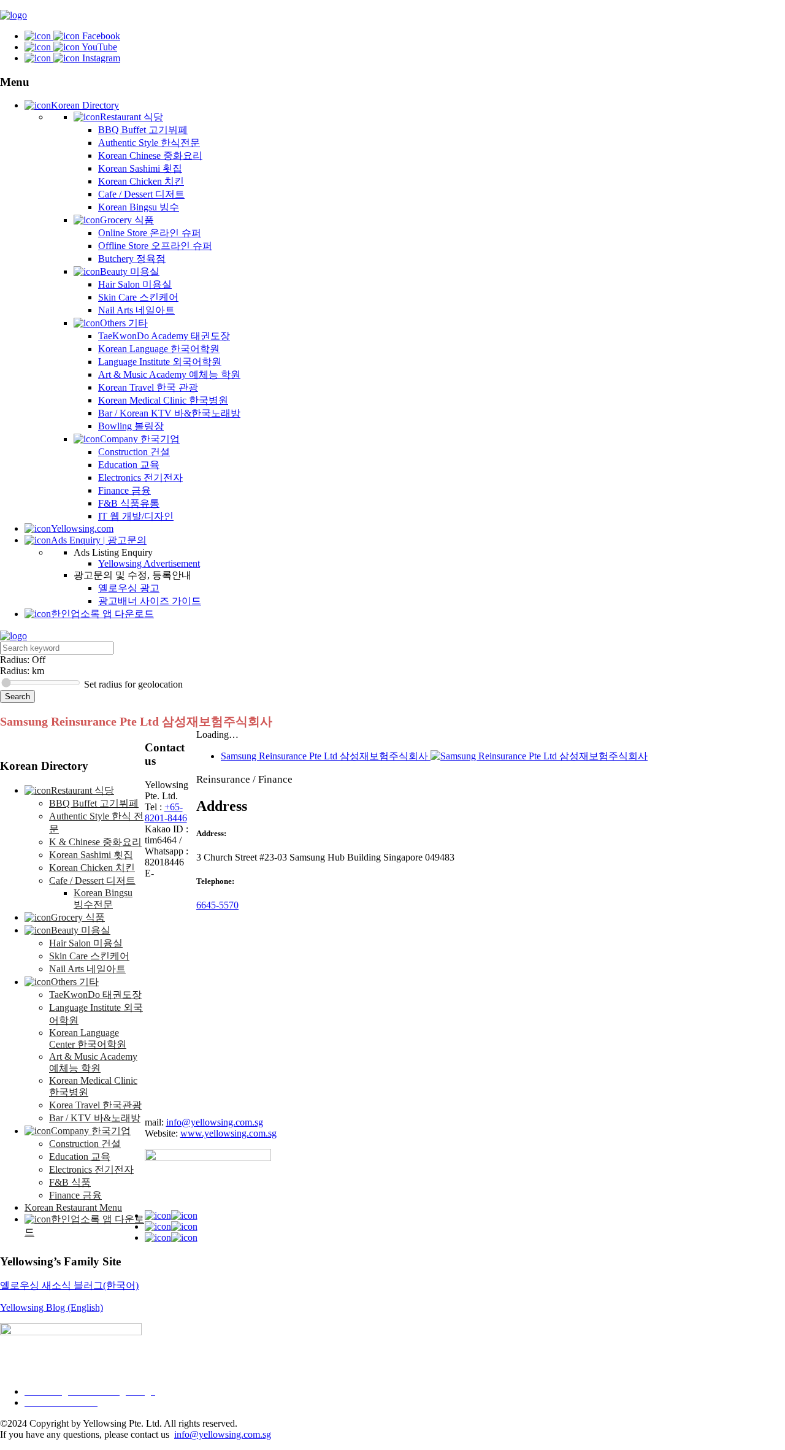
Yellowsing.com (82, 528)
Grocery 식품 (127, 220)
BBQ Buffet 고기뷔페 (143, 130)
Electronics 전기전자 (140, 477)
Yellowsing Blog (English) (51, 1307)
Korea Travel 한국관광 (95, 1105)
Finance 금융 (124, 490)
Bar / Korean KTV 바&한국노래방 (169, 413)
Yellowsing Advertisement (149, 563)
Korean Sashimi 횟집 (140, 168)
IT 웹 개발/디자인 (136, 516)
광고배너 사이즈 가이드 (149, 601)
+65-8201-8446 (166, 812)
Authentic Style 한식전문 (149, 142)
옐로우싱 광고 (128, 588)
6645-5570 (217, 905)
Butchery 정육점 (132, 258)
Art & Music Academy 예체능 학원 (169, 374)
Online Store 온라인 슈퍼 (149, 233)
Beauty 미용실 (129, 271)
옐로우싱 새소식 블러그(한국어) (69, 1285)
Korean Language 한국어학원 (159, 348)
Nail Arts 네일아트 (136, 310)
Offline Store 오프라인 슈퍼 (155, 245)
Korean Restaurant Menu (73, 1207)
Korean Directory (85, 105)
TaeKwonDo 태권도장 (95, 994)
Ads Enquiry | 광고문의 (99, 540)
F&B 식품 (70, 1182)
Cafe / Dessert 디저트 (141, 194)
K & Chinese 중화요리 (95, 842)
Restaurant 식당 (131, 117)
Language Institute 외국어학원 (159, 361)
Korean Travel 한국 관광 (148, 387)
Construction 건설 (134, 452)
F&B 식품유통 (128, 503)
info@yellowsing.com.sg (214, 1122)
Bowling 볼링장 (131, 426)
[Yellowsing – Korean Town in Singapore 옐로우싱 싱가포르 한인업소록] (13, 15)
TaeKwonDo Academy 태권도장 (164, 336)
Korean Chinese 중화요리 (150, 155)
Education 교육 (128, 464)
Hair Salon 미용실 (135, 284)
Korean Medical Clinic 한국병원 (163, 400)
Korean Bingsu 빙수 (138, 207)
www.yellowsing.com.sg (228, 1133)
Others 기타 (124, 323)
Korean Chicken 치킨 (141, 181)
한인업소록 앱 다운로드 (102, 613)
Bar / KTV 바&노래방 (94, 1118)
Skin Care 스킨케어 (138, 297)
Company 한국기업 (140, 439)
